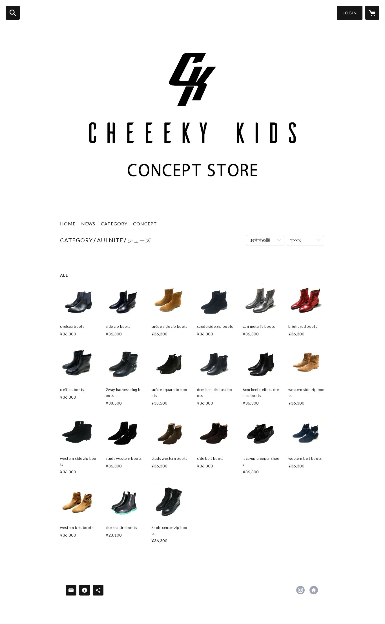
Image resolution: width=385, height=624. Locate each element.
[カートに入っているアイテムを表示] (372, 13)
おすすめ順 (260, 240)
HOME (68, 223)
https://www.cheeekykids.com (313, 590)
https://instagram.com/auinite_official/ (300, 590)
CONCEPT (145, 223)
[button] (349, 13)
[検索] (13, 13)
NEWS (88, 223)
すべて (296, 240)
